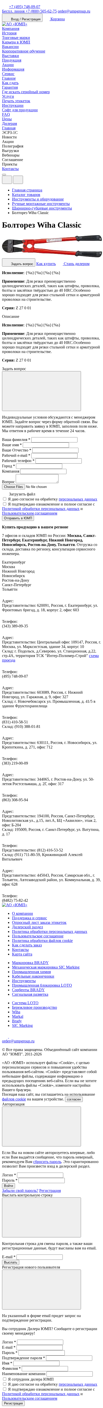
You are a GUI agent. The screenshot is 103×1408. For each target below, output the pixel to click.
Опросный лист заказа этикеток (39, 922)
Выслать (10, 1262)
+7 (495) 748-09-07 (24, 7)
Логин (9, 1175)
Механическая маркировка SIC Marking (46, 967)
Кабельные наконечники (33, 976)
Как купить (46, 264)
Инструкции (13, 105)
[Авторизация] (7, 180)
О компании (22, 913)
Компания (10, 28)
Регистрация (50, 1190)
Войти (8, 1186)
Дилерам (9, 123)
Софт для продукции (20, 110)
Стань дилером (76, 264)
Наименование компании (24, 1374)
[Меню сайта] (18, 180)
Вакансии (10, 46)
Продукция (11, 60)
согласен (74, 1099)
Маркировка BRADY (30, 963)
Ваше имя (12, 445)
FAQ (6, 114)
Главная (9, 128)
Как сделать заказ (27, 945)
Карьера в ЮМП (16, 42)
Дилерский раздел (27, 927)
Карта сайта (22, 954)
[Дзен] (5, 1036)
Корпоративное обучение (23, 51)
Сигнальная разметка (30, 994)
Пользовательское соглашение (38, 936)
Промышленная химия (31, 972)
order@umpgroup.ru (74, 11)
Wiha (16, 1012)
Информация (13, 69)
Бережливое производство (34, 1007)
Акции (8, 65)
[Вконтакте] (12, 1036)
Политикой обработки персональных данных (41, 509)
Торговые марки (16, 37)
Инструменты (24, 981)
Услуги (8, 96)
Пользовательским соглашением (29, 513)
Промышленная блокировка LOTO (42, 985)
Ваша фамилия (16, 439)
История (9, 33)
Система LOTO (25, 1003)
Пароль (10, 1180)
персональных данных (78, 499)
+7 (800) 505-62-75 (29, 11)
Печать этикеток (16, 101)
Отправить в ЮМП (18, 518)
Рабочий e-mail (16, 455)
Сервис (8, 74)
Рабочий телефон (18, 461)
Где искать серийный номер (26, 92)
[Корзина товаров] (27, 181)
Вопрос (8, 482)
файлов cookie (14, 1099)
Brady (17, 1021)
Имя (7, 1363)
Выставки (10, 56)
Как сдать (10, 83)
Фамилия (11, 1368)
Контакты (10, 169)
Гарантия (10, 87)
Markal (17, 1016)
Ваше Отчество (16, 450)
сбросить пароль (47, 1162)
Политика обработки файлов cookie (42, 940)
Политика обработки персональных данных (49, 931)
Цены (7, 119)
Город (8, 466)
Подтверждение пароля (23, 1358)
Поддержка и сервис (29, 918)
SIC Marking (22, 1025)
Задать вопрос (21, 264)
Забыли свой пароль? (20, 1190)
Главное (9, 78)
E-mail (9, 1257)
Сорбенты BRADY (28, 990)
